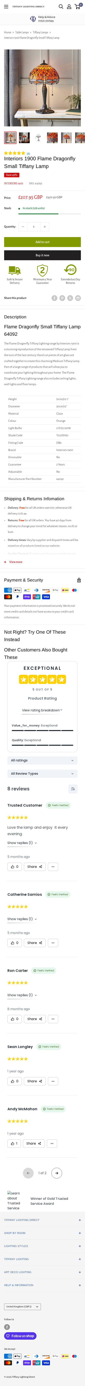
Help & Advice (46, 19)
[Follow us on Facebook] (7, 1327)
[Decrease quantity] (23, 226)
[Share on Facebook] (54, 298)
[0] (77, 6)
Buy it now (42, 255)
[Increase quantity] (44, 226)
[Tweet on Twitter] (70, 298)
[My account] (69, 6)
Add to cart (42, 242)
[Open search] (61, 6)
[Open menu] (6, 6)
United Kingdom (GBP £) (19, 1306)
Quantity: (10, 226)
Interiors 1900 (13, 183)
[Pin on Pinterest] (62, 298)
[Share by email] (78, 298)
